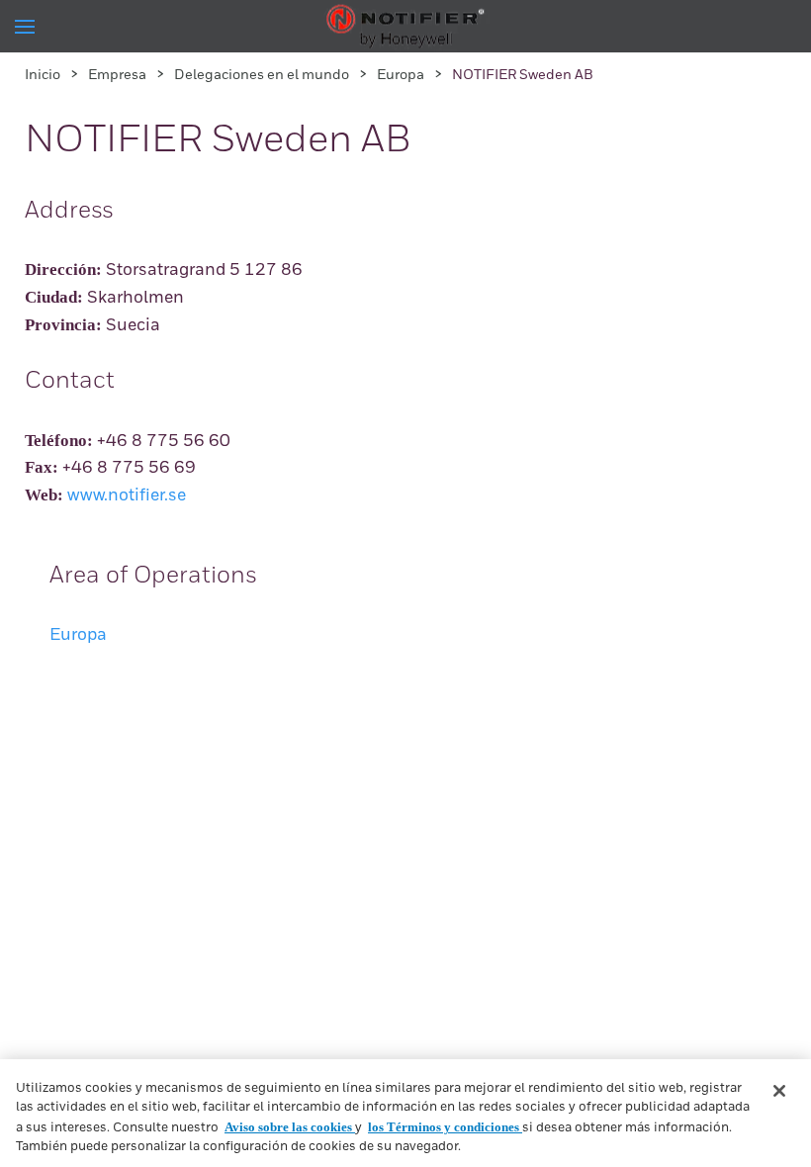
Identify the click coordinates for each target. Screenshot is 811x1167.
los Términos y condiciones (445, 1127)
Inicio (42, 75)
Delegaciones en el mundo (261, 75)
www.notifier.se (126, 496)
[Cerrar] (779, 1091)
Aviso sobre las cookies (290, 1127)
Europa (400, 75)
